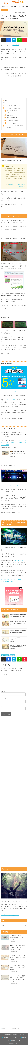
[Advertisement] (14, 88)
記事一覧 (24, 1037)
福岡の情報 (13, 6)
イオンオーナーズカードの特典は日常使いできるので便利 (15, 126)
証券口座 (13, 655)
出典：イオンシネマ (14, 485)
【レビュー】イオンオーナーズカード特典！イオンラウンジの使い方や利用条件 (13, 443)
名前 (3, 691)
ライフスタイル (21, 6)
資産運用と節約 (5, 9)
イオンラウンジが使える (12, 120)
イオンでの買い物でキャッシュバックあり (15, 111)
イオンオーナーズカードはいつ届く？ (13, 105)
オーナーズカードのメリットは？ (12, 108)
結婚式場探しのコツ (16, 1037)
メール (3, 698)
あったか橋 (11, 1043)
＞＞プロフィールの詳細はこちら (10, 915)
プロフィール (6, 1040)
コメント (4, 674)
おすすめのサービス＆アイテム (11, 1034)
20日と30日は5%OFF (12, 117)
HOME (3, 1028)
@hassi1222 (15, 45)
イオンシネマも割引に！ (12, 123)
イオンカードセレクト (9, 399)
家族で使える (10, 115)
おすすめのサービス (5, 6)
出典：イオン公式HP (14, 391)
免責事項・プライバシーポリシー (18, 1040)
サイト (3, 706)
